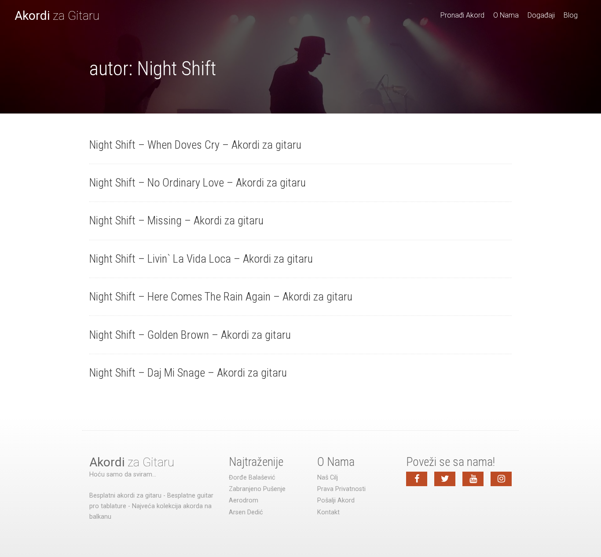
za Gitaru (57, 15)
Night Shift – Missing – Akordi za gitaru (176, 220)
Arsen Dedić (246, 512)
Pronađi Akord (462, 15)
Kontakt (328, 512)
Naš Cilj (327, 477)
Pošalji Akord (336, 500)
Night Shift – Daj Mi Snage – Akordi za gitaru (188, 372)
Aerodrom (243, 500)
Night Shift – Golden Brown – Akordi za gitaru (190, 334)
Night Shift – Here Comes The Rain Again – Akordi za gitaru (220, 296)
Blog (571, 15)
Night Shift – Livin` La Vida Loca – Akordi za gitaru (201, 258)
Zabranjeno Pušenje (257, 489)
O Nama (506, 15)
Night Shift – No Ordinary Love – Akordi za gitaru (197, 182)
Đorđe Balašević (252, 477)
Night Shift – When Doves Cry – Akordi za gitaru (195, 144)
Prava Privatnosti (341, 489)
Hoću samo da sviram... (122, 474)
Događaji (541, 15)
